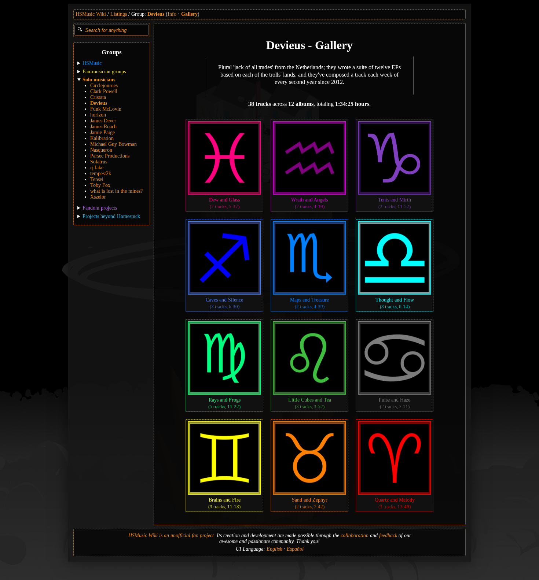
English (274, 549)
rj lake (96, 167)
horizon (98, 115)
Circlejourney (104, 85)
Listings (118, 14)
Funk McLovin (105, 109)
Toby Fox (100, 185)
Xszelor (98, 197)
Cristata (98, 97)
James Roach (103, 126)
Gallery (189, 14)
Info (172, 14)
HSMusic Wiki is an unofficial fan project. (171, 535)
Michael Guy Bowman (113, 144)
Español (295, 549)
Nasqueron (101, 150)
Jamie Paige (102, 132)
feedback (388, 535)
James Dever (103, 120)
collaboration (354, 535)
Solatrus (98, 162)
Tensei (96, 179)
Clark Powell (103, 91)
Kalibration (102, 138)
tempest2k (100, 173)
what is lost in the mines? (116, 191)
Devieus (155, 14)
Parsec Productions (109, 156)
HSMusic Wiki (91, 14)
